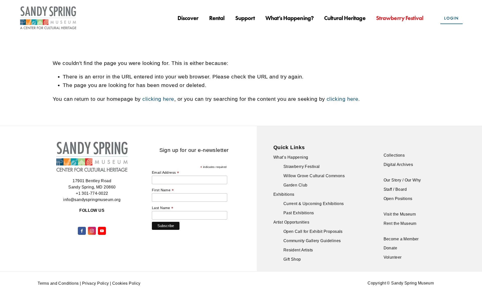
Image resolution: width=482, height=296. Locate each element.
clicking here (158, 99)
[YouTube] (102, 231)
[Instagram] (92, 231)
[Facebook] (82, 231)
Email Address (165, 172)
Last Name (162, 208)
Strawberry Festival (400, 18)
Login (451, 18)
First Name (163, 190)
